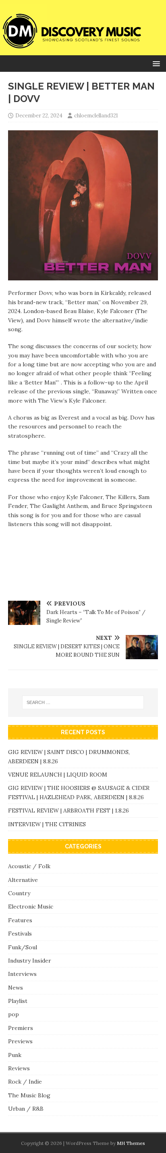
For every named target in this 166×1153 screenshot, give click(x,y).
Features (20, 920)
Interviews (22, 974)
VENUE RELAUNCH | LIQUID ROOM (58, 774)
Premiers (20, 1028)
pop (13, 1014)
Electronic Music (30, 906)
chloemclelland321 (96, 115)
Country (19, 893)
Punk (14, 1055)
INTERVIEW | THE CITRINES (47, 824)
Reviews (19, 1068)
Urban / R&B (26, 1108)
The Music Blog (29, 1095)
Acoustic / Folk (29, 866)
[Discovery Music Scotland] (83, 50)
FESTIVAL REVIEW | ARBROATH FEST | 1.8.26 (68, 810)
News (15, 987)
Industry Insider (29, 960)
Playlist (17, 1001)
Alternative (23, 880)
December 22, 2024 (38, 115)
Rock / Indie (25, 1081)
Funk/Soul (22, 947)
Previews (20, 1041)
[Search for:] (83, 702)
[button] (155, 63)
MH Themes (131, 1143)
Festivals (20, 933)
